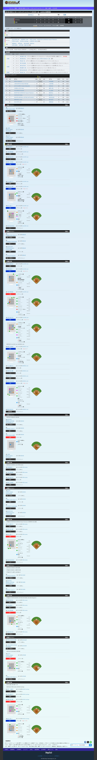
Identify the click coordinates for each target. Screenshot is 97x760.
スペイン (31, 14)
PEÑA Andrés (33, 39)
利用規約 (57, 756)
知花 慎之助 (51, 97)
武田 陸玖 (20, 43)
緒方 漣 (50, 95)
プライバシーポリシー (48, 756)
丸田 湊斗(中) (10, 157)
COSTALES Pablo (18, 95)
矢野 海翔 (21, 45)
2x (58, 22)
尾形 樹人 (32, 43)
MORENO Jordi (24, 39)
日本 (64, 14)
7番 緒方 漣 (22, 61)
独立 (50, 749)
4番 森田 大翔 (23, 56)
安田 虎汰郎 (26, 43)
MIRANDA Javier (18, 99)
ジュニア (25, 749)
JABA (31, 749)
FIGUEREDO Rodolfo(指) (11, 241)
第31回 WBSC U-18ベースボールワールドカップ (31, 8)
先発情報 (62, 25)
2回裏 (8, 66)
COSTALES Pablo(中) (10, 255)
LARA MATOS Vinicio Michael (21, 83)
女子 (43, 749)
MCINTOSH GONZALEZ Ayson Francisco (47, 39)
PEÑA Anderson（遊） (45, 58)
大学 (19, 749)
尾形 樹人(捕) (10, 186)
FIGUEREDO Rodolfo (19, 90)
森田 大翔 (51, 88)
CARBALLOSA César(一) (11, 235)
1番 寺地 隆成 (23, 63)
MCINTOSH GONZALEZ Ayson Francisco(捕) (10, 248)
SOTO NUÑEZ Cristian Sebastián (22, 86)
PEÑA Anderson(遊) (10, 109)
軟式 (37, 749)
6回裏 (8, 72)
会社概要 (40, 756)
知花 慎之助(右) (10, 225)
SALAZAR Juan (15, 39)
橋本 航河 (51, 99)
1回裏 (8, 58)
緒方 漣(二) (9, 205)
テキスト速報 (55, 25)
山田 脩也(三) (10, 694)
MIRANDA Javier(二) (10, 428)
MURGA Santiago (24, 41)
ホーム (11, 8)
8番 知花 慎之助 (23, 70)
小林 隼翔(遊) (10, 151)
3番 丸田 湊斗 (23, 65)
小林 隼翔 (51, 83)
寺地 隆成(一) (10, 146)
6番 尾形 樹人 (23, 58)
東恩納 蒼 (14, 43)
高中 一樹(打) (10, 689)
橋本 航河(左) (10, 263)
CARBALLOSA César (19, 88)
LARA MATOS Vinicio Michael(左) (9, 129)
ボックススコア (47, 25)
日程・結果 (48, 8)
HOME (6, 749)
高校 (16, 8)
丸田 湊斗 (51, 86)
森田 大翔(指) (10, 162)
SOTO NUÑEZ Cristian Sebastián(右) (9, 137)
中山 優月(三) (10, 181)
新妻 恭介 (26, 45)
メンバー (41, 25)
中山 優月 (51, 90)
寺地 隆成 (51, 81)
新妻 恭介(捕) (10, 699)
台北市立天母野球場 (45, 12)
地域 (56, 749)
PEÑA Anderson (18, 81)
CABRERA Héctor (34, 41)
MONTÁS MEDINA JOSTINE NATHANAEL (24, 97)
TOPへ (67, 105)
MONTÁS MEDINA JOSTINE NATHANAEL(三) (10, 421)
